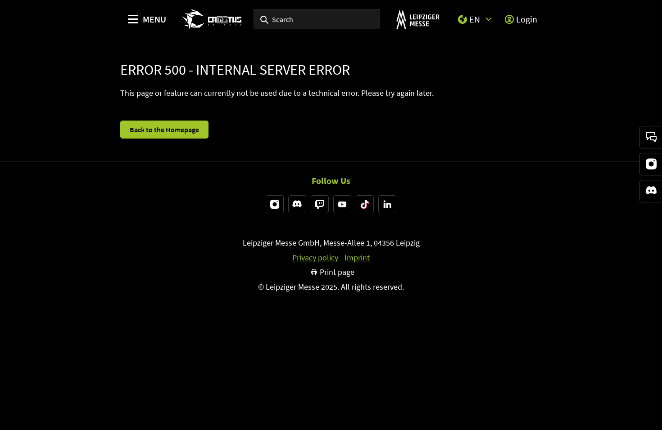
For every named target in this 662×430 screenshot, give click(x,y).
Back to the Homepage (164, 129)
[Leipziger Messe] (418, 19)
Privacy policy (315, 258)
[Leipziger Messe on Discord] (297, 204)
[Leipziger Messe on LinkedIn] (387, 204)
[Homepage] (212, 19)
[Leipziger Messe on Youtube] (342, 204)
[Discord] (650, 191)
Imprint (357, 258)
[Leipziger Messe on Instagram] (275, 204)
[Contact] (650, 137)
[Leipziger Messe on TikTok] (365, 204)
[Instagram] (650, 164)
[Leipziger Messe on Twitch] (320, 204)
